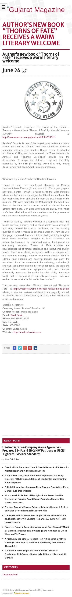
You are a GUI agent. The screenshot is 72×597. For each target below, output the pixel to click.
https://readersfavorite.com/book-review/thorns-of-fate (41, 288)
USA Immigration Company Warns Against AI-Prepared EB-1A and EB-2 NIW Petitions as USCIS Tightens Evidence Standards (33, 451)
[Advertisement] (36, 397)
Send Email (16, 315)
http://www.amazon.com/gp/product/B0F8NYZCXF (28, 137)
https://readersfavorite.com (27, 332)
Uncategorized (9, 574)
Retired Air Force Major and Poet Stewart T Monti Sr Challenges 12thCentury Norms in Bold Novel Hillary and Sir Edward (35, 554)
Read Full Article (12, 459)
